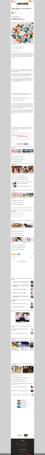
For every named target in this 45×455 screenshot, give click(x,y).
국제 (26, 442)
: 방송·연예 (14, 364)
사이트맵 (25, 451)
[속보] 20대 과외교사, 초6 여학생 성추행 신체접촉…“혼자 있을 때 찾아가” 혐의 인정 (21, 98)
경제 (23, 442)
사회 (21, 442)
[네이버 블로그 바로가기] (26, 449)
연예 (23, 445)
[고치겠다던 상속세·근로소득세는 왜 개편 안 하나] (32, 329)
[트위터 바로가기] (20, 449)
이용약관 (19, 451)
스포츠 (21, 445)
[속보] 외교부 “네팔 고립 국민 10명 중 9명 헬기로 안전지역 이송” (19, 97)
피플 (18, 445)
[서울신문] (14, 1)
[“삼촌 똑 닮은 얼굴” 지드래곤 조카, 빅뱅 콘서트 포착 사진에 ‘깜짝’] (32, 390)
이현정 (14, 12)
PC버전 (27, 451)
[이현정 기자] (12, 13)
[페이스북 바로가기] (18, 449)
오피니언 (13, 326)
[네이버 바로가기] (24, 449)
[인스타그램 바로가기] (23, 449)
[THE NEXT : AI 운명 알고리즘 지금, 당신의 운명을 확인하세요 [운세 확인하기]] (22, 144)
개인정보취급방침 (22, 451)
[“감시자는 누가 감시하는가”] (32, 333)
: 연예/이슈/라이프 (14, 384)
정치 (18, 442)
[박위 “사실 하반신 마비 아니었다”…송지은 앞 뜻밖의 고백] (32, 386)
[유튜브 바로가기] (21, 449)
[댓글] (17, 10)
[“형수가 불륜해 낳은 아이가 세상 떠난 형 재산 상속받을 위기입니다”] (32, 394)
